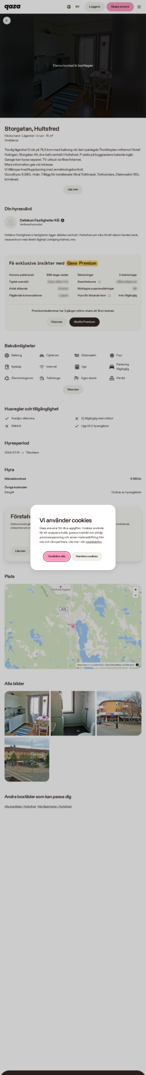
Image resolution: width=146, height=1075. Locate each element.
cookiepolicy (93, 542)
